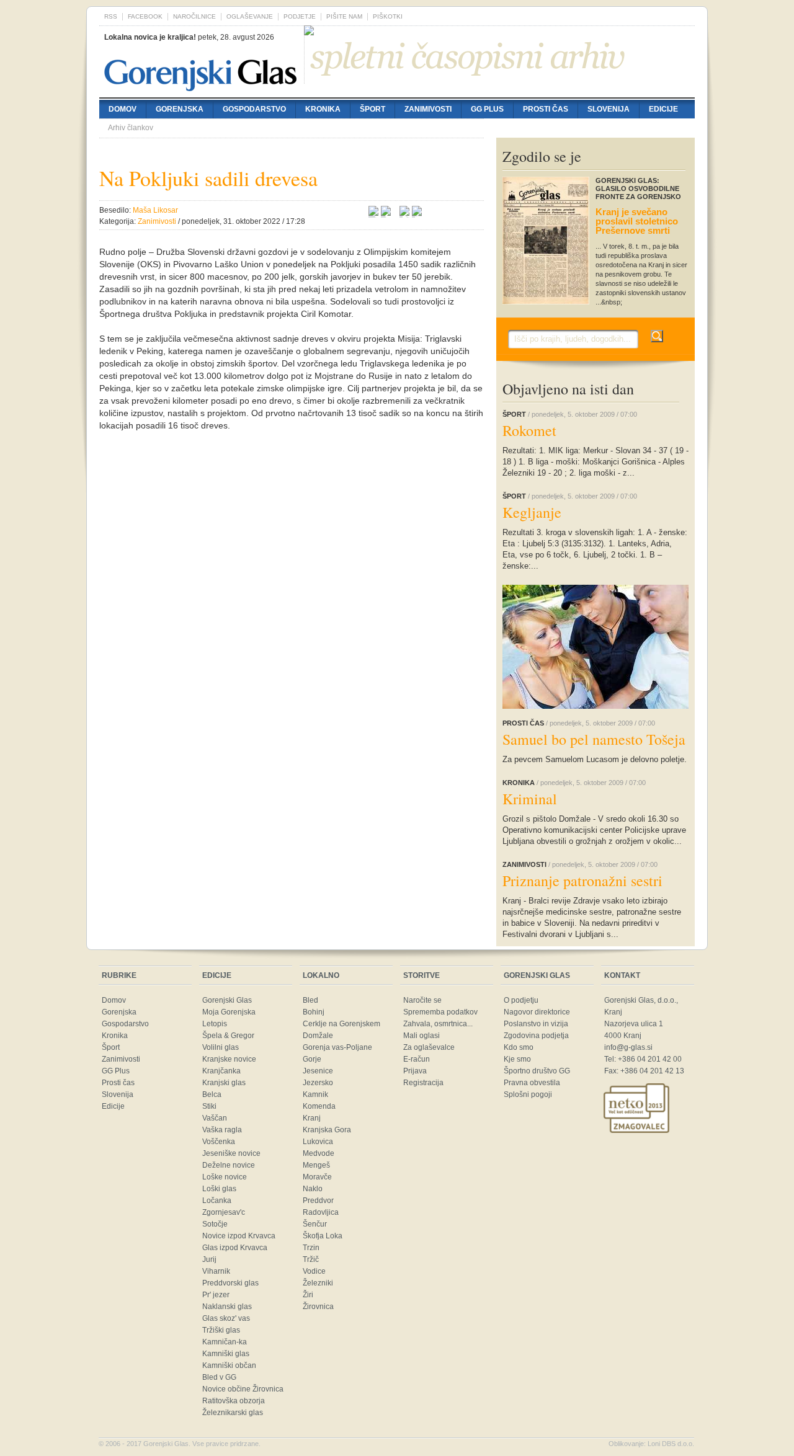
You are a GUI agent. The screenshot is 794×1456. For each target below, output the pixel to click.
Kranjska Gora (327, 1129)
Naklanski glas (227, 1306)
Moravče (317, 1177)
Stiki (209, 1106)
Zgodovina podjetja (536, 1035)
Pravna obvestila (532, 1082)
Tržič (311, 1259)
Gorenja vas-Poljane (337, 1047)
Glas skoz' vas (226, 1318)
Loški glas (219, 1188)
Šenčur (315, 1224)
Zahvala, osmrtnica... (438, 1023)
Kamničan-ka (224, 1342)
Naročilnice (194, 16)
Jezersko (318, 1082)
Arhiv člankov (130, 127)
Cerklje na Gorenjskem (341, 1023)
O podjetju (521, 1000)
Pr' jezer (216, 1294)
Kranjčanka (221, 1071)
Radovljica (321, 1212)
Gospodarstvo (254, 109)
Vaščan (214, 1118)
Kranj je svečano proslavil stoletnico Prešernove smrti (637, 221)
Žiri (308, 1294)
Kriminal (529, 799)
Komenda (319, 1106)
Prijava (415, 1071)
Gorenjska (179, 109)
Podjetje (299, 16)
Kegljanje (531, 512)
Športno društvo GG (537, 1071)
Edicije (663, 109)
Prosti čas (545, 109)
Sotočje (215, 1224)
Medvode (318, 1153)
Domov (122, 109)
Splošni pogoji (528, 1094)
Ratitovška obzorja (233, 1400)
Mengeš (316, 1165)
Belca (211, 1094)
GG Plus (487, 109)
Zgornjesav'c (223, 1212)
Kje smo (517, 1059)
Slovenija (608, 109)
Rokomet (529, 430)
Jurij (209, 1259)
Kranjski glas (224, 1082)
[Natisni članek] (417, 213)
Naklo (313, 1188)
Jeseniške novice (231, 1153)
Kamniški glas (225, 1353)
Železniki (318, 1283)
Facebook (145, 16)
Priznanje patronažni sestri (582, 880)
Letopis (214, 1023)
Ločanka (216, 1200)
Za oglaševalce (429, 1047)
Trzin (311, 1247)
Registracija (423, 1082)
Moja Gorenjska (229, 1012)
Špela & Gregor (228, 1035)
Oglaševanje (249, 16)
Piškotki (388, 16)
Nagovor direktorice (537, 1012)
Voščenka (218, 1141)
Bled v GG (219, 1377)
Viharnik (216, 1271)
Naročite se (422, 1000)
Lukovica (318, 1141)
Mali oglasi (421, 1035)
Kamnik (315, 1094)
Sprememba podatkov (440, 1012)
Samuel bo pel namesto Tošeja (593, 739)
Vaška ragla (222, 1129)
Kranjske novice (229, 1059)
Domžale (318, 1035)
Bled (310, 1000)
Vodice (314, 1271)
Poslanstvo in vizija (536, 1023)
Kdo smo (518, 1047)
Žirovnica (318, 1306)
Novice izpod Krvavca (238, 1236)
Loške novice (224, 1177)
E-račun (416, 1059)
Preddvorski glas (230, 1283)
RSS (110, 16)
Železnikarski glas (232, 1412)
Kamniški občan (229, 1365)
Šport (372, 109)
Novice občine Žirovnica (242, 1389)
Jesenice (318, 1071)
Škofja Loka (322, 1236)
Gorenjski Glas (227, 1000)
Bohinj (313, 1012)
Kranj (312, 1118)
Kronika (323, 109)
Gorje (312, 1059)
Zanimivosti (428, 109)
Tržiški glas (221, 1330)
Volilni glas (220, 1047)
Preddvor (318, 1200)
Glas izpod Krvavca (234, 1247)
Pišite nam (344, 16)
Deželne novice (228, 1165)
